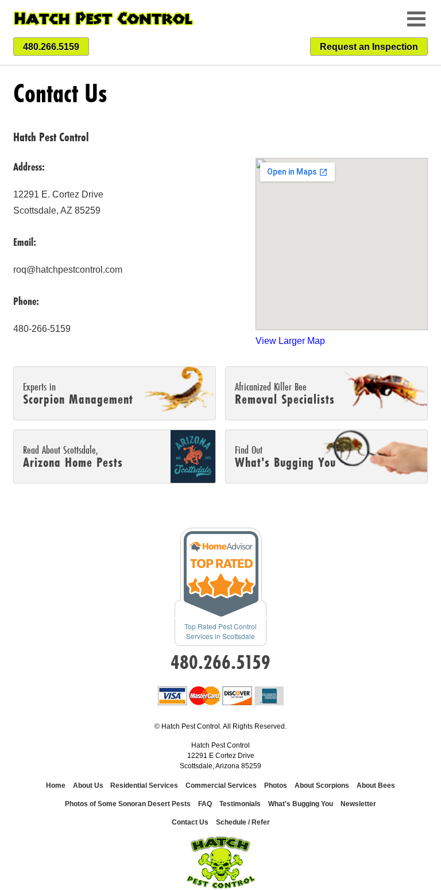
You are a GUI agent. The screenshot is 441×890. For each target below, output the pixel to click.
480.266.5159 (51, 47)
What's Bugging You (300, 804)
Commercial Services (221, 785)
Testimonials (240, 804)
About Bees (376, 785)
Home (55, 785)
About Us (89, 785)
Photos (275, 785)
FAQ (205, 804)
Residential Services (144, 785)
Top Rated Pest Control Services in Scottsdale (220, 631)
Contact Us (190, 822)
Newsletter (358, 804)
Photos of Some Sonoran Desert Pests (128, 804)
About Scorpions (322, 785)
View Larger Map (290, 341)
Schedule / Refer (243, 822)
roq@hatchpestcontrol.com (67, 269)
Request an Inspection (369, 47)
